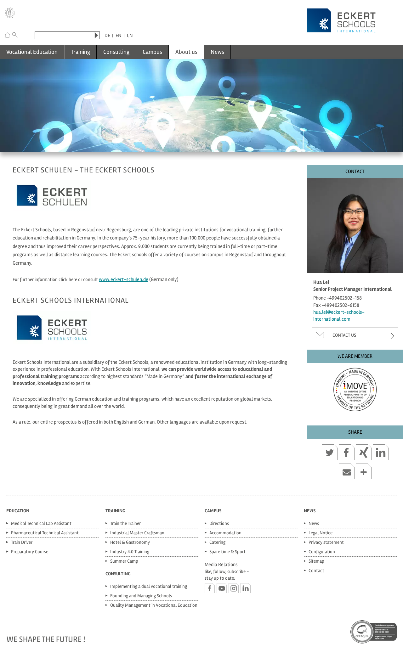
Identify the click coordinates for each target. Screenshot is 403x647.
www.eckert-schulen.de (123, 279)
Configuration (322, 551)
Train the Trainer (125, 523)
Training (80, 52)
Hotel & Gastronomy (130, 542)
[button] (330, 453)
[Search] (15, 36)
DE (107, 35)
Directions (219, 523)
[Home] (7, 36)
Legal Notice (320, 533)
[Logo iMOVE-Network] (355, 388)
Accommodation (225, 533)
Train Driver (21, 542)
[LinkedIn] (246, 588)
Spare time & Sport (227, 551)
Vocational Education (32, 52)
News (217, 52)
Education (17, 511)
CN (130, 35)
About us (186, 52)
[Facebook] (210, 588)
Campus (152, 52)
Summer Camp (124, 561)
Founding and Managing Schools (141, 596)
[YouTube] (222, 588)
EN (119, 35)
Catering (217, 542)
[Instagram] (234, 588)
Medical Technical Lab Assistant (41, 523)
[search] (96, 35)
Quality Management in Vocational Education (153, 605)
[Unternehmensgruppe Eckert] (10, 14)
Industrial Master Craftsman (137, 533)
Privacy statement (326, 542)
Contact (316, 570)
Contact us (344, 335)
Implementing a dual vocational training (148, 586)
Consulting (116, 52)
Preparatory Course (29, 551)
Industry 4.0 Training (129, 551)
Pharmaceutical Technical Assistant (45, 533)
